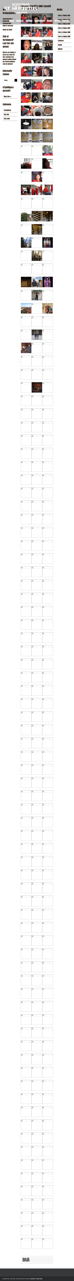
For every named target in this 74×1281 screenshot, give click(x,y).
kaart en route (7, 29)
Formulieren (7, 110)
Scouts (60, 45)
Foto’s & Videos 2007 (64, 28)
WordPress (33, 1279)
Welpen (60, 49)
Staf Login (7, 118)
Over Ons (6, 114)
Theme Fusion (39, 1279)
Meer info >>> (7, 96)
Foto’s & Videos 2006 (64, 32)
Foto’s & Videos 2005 (64, 36)
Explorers (61, 40)
